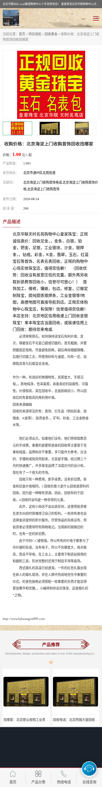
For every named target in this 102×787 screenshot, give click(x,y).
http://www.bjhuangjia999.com (24, 619)
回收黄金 (51, 34)
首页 (22, 34)
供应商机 (34, 34)
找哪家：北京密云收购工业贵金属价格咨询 (34, 720)
